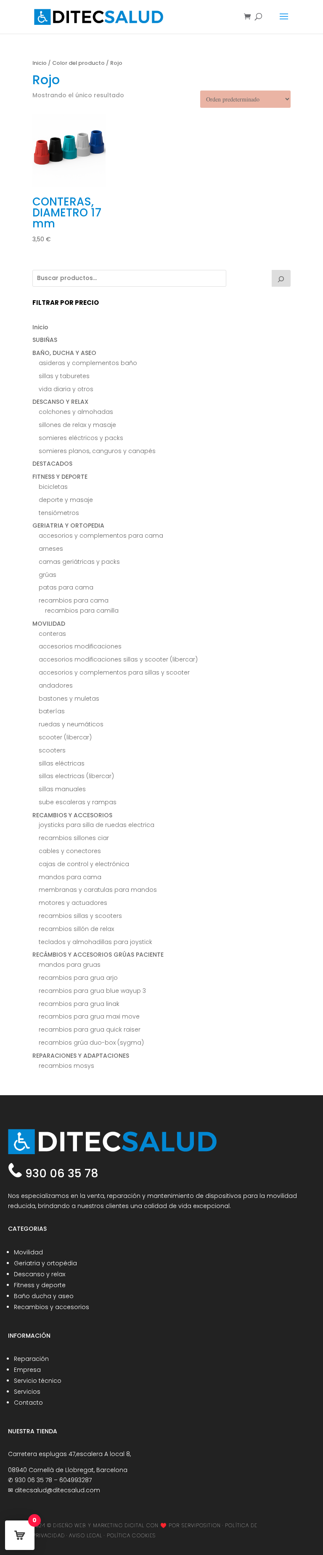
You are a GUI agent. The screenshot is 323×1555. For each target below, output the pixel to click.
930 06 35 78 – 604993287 (53, 1480)
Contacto (28, 1402)
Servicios (27, 1391)
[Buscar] (281, 278)
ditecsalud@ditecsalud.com (57, 1490)
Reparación (31, 1359)
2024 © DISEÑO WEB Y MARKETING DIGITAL (88, 1525)
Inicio (39, 63)
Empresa (27, 1370)
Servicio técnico (37, 1380)
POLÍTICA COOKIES (131, 1535)
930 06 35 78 (60, 1173)
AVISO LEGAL (85, 1535)
